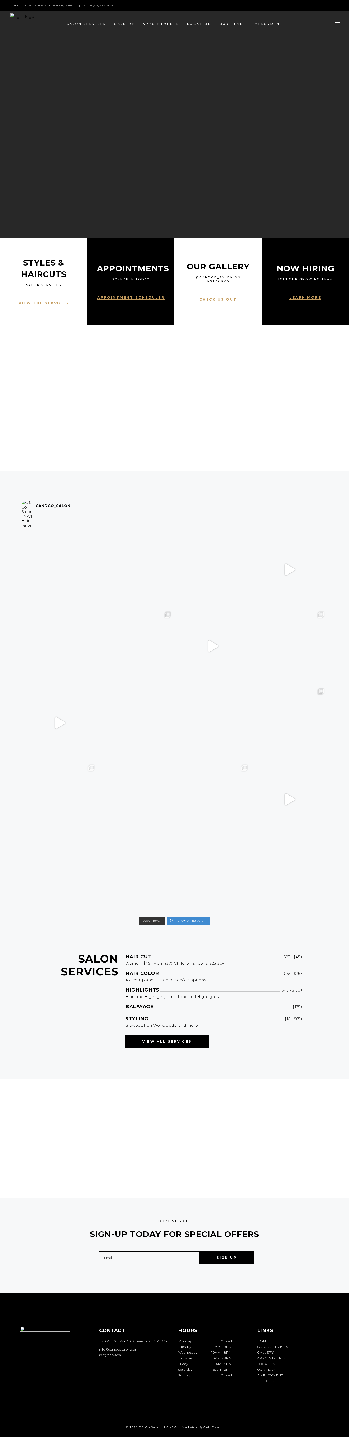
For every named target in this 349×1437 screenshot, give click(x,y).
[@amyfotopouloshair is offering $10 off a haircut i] (60, 646)
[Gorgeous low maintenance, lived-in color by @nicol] (60, 876)
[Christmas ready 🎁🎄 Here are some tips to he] (136, 799)
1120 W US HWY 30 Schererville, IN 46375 (133, 1341)
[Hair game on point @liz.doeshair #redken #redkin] (213, 876)
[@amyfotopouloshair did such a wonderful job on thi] (213, 799)
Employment (270, 1375)
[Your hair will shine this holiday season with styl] (289, 799)
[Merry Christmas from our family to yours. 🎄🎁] (213, 723)
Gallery (265, 1352)
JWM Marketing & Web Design (197, 1427)
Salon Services (272, 1347)
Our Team (266, 1369)
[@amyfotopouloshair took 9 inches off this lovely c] (289, 646)
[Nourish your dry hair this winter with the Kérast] (60, 723)
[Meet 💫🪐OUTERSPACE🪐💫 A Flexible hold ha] (213, 646)
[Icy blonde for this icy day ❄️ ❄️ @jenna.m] (136, 646)
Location (266, 1364)
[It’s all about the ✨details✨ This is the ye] (289, 570)
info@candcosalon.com (119, 1349)
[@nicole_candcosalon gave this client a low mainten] (136, 723)
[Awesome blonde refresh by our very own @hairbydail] (60, 570)
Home (263, 1341)
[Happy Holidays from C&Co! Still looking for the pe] (289, 876)
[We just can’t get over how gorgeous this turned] (213, 570)
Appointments (271, 1358)
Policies (265, 1381)
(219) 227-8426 (110, 1355)
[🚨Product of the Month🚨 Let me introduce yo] (136, 876)
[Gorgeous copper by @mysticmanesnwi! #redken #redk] (289, 723)
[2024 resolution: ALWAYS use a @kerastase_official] (136, 570)
